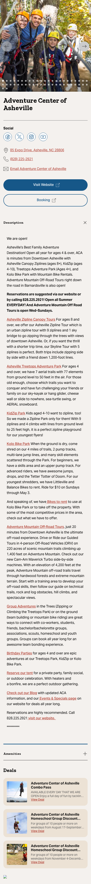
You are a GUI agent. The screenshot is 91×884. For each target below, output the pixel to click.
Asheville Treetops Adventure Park (34, 366)
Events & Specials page (57, 698)
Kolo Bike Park (18, 444)
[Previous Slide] (7, 46)
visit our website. (42, 718)
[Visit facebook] (7, 137)
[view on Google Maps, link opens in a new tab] (5, 877)
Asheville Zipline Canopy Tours (31, 319)
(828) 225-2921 (21, 159)
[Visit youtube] (43, 137)
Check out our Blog (22, 693)
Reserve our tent (20, 673)
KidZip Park (16, 413)
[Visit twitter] (19, 137)
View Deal (37, 800)
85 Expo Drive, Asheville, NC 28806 (37, 150)
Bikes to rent (56, 502)
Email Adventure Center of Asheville (38, 169)
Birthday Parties (19, 653)
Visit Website (43, 185)
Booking (43, 200)
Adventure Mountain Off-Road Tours (35, 527)
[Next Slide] (84, 46)
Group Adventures (21, 606)
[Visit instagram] (31, 137)
